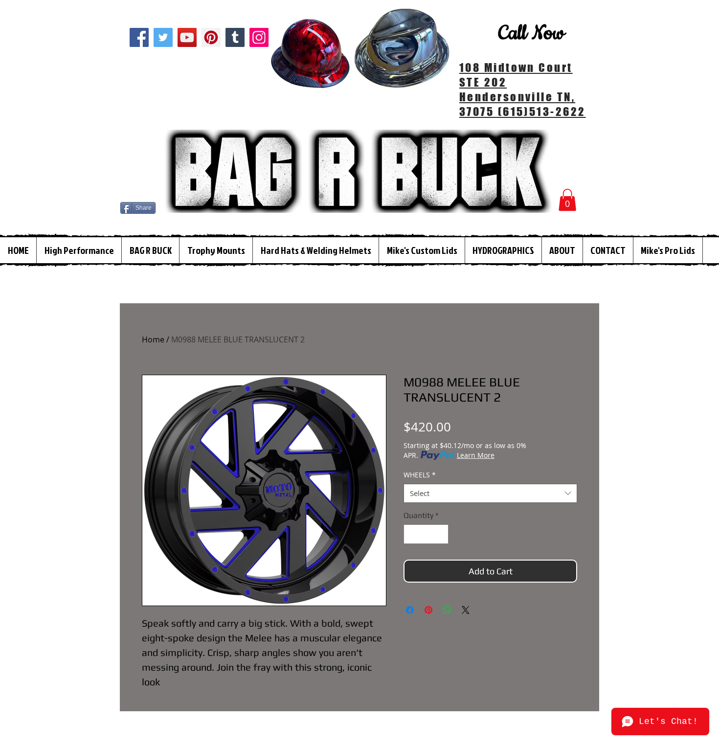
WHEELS (420, 474)
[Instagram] (259, 37)
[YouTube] (187, 37)
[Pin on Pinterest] (428, 610)
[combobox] (490, 493)
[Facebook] (139, 37)
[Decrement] (412, 534)
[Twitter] (163, 37)
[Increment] (440, 534)
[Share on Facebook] (410, 610)
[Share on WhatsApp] (447, 610)
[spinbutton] (426, 534)
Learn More (475, 455)
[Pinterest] (211, 37)
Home (153, 339)
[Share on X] (466, 610)
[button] (567, 200)
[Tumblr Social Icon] (235, 37)
